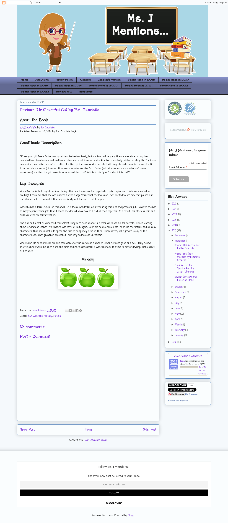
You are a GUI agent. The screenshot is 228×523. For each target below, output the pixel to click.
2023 (174, 203)
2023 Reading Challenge (188, 355)
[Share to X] (74, 310)
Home (24, 79)
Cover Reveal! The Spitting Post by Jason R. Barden (184, 268)
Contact (85, 79)
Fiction (57, 316)
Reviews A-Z (64, 91)
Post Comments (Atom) (95, 440)
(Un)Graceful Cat (28, 127)
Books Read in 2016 (141, 79)
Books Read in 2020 (103, 85)
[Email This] (67, 310)
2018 (174, 225)
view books (202, 373)
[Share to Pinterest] (80, 310)
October (179, 287)
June (178, 308)
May (177, 313)
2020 (175, 214)
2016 (174, 342)
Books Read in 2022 (174, 85)
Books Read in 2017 (175, 79)
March (178, 324)
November (180, 240)
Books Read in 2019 (68, 85)
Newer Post (27, 429)
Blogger (132, 515)
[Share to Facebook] (77, 310)
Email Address (178, 167)
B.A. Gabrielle (48, 127)
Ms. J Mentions (191, 394)
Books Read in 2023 (35, 91)
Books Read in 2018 (34, 85)
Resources (85, 91)
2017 (174, 230)
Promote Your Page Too (178, 400)
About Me (42, 79)
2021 (174, 209)
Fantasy (48, 316)
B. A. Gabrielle (35, 316)
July (177, 303)
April (178, 319)
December (180, 235)
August (179, 297)
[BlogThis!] (70, 310)
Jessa (182, 360)
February (180, 330)
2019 (174, 220)
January (179, 335)
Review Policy (64, 79)
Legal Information (109, 79)
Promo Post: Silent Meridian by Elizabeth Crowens (187, 257)
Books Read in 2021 (138, 85)
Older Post (149, 429)
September (181, 292)
